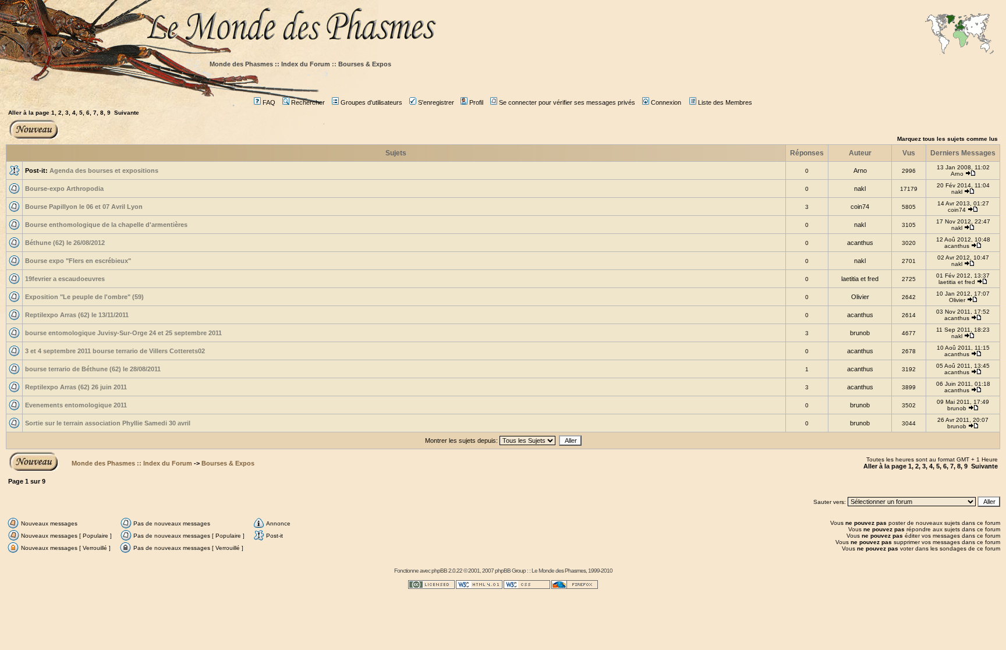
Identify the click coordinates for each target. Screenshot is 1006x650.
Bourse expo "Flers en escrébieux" (78, 260)
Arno (860, 170)
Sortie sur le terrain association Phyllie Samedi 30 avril (107, 423)
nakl (860, 188)
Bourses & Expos (364, 64)
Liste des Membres (725, 102)
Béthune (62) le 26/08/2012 (65, 242)
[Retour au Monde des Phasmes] (573, 27)
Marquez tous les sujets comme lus (947, 139)
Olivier (860, 296)
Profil (476, 102)
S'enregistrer (436, 102)
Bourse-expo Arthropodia (64, 188)
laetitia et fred (860, 278)
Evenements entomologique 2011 (76, 405)
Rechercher (308, 102)
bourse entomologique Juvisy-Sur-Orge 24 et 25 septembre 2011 (123, 332)
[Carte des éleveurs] (959, 35)
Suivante (126, 112)
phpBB (439, 570)
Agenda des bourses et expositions (103, 170)
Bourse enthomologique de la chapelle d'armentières (106, 224)
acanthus (860, 242)
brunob (860, 332)
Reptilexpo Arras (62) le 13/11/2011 (77, 314)
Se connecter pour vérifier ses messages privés (567, 102)
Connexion (666, 102)
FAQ (269, 102)
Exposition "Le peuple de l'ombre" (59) (84, 296)
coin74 (860, 206)
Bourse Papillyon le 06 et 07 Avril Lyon (84, 206)
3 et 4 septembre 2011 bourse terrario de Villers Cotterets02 (115, 350)
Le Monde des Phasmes (559, 570)
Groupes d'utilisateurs (371, 102)
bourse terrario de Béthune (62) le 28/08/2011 (93, 368)
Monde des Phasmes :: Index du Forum (270, 64)
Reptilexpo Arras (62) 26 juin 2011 (76, 386)
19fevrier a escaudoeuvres (65, 278)
